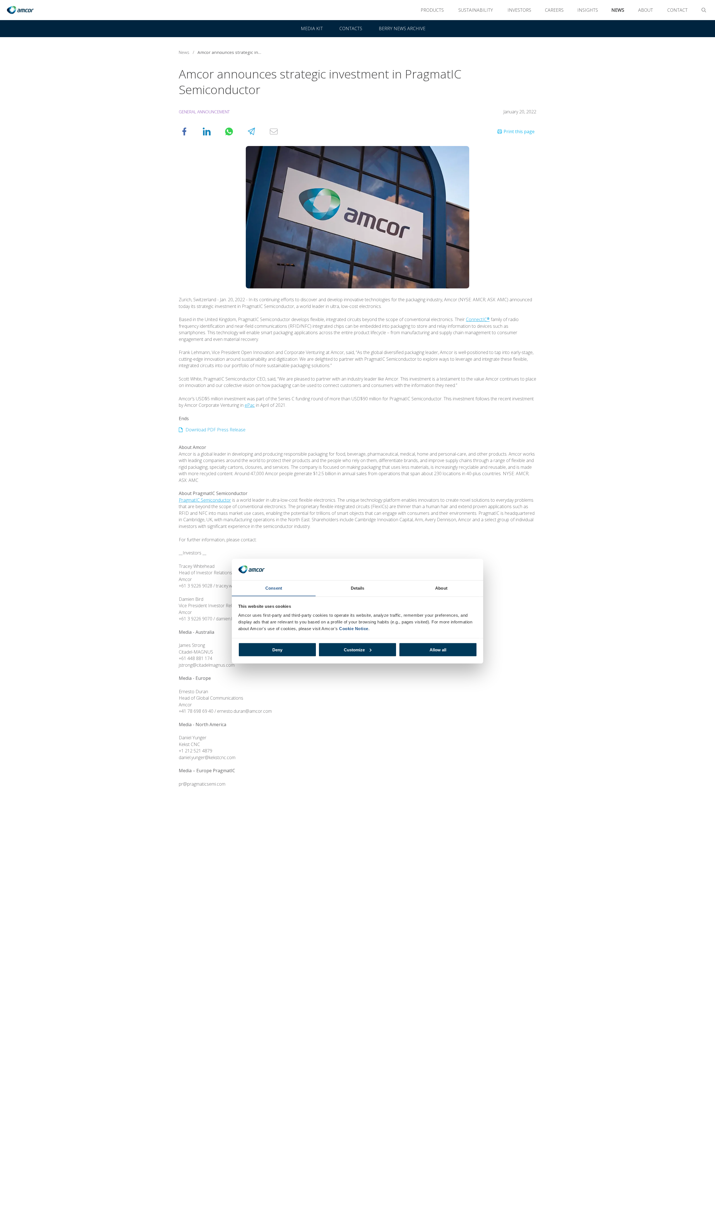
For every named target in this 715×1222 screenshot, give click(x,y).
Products (432, 10)
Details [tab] (357, 587)
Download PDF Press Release (215, 430)
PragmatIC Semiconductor (205, 500)
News (617, 10)
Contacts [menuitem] (350, 28)
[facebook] (190, 131)
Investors (519, 10)
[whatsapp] (234, 131)
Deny (277, 649)
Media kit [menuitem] (312, 28)
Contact (677, 10)
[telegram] (257, 131)
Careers (554, 10)
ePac (250, 405)
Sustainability (475, 10)
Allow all (438, 649)
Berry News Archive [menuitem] (402, 28)
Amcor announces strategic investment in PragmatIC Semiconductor (230, 52)
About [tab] (441, 587)
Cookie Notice (353, 628)
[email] (279, 131)
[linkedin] (212, 131)
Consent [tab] (273, 587)
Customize (354, 649)
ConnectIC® (478, 319)
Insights (587, 10)
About (645, 10)
